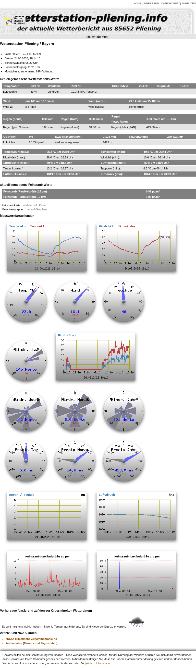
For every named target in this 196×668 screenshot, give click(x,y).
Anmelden (188, 3)
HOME (137, 3)
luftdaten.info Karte (34, 205)
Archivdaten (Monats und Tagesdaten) (31, 643)
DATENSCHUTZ (170, 3)
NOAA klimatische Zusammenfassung (31, 638)
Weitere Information (98, 663)
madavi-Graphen (36, 209)
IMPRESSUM (151, 3)
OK (82, 663)
